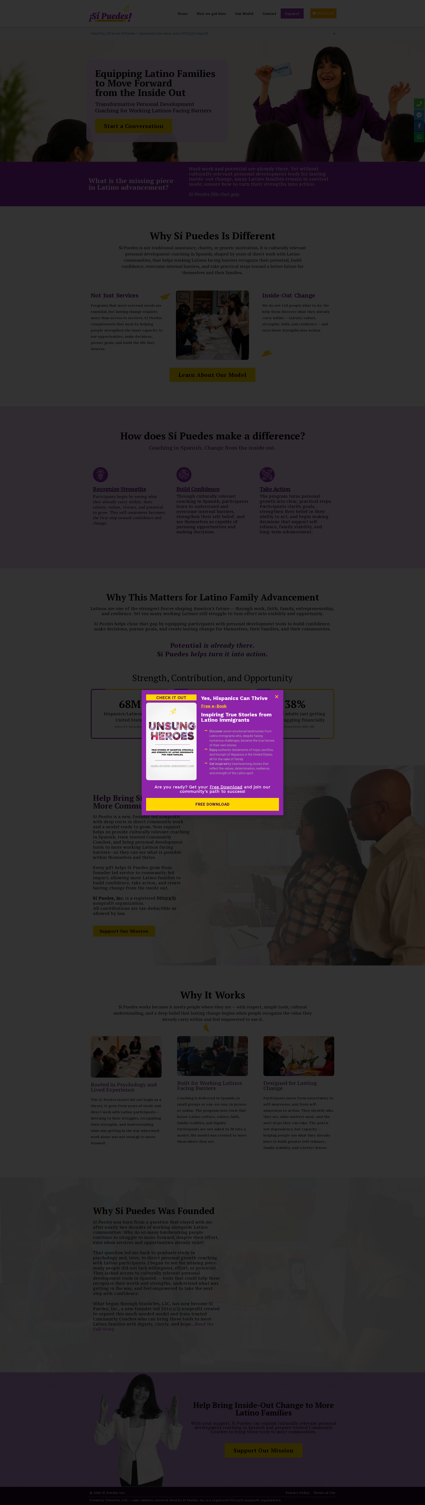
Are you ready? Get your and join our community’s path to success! (212, 789)
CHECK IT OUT (171, 697)
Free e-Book (214, 706)
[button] (276, 696)
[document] (212, 752)
